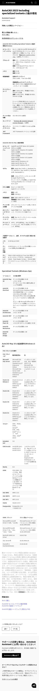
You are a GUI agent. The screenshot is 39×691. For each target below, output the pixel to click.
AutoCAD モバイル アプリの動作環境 (14, 604)
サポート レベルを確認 (10, 679)
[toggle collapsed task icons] (28, 2)
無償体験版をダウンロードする (12, 38)
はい (5, 629)
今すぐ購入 (6, 35)
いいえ (15, 629)
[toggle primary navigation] (4, 3)
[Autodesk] (11, 2)
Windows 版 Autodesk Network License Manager (23, 122)
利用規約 (22, 592)
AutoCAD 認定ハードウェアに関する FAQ (16, 609)
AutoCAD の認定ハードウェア (12, 606)
